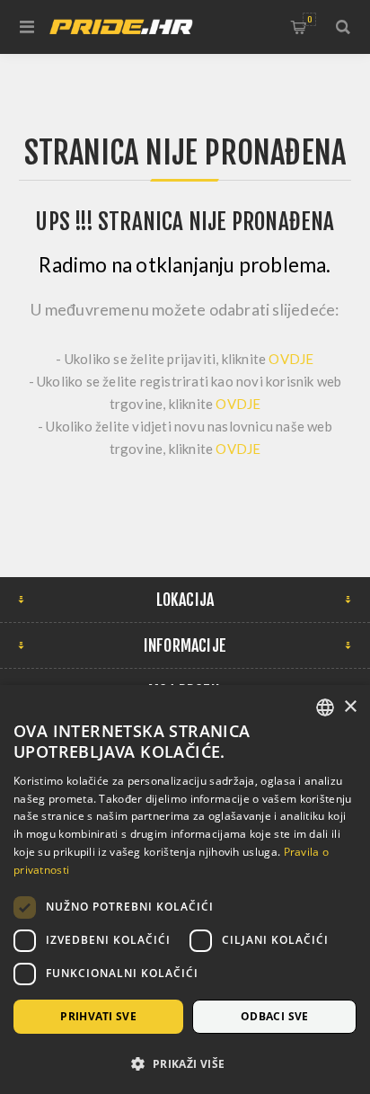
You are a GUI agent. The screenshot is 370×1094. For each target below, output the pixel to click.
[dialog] (185, 889)
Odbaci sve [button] (275, 1016)
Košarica (309, 19)
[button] (185, 1063)
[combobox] (325, 707)
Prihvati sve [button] (98, 1016)
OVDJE (291, 359)
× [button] (350, 707)
